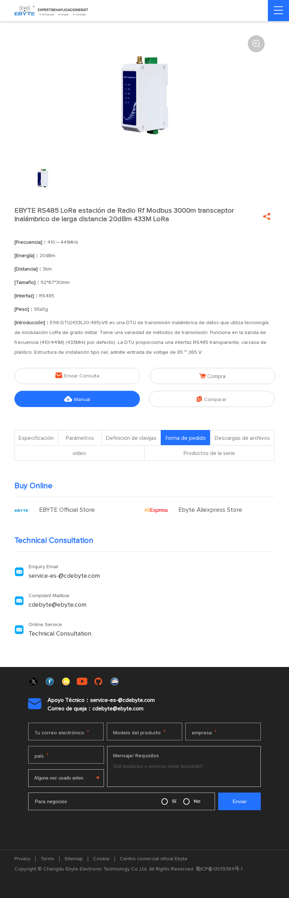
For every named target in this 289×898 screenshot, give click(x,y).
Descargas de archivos (242, 438)
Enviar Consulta (77, 375)
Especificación (36, 438)
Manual (77, 399)
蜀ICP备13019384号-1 (219, 869)
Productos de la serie (209, 453)
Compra (212, 376)
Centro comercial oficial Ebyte (153, 858)
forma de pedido (185, 438)
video (79, 453)
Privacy (22, 858)
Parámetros (80, 438)
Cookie (101, 858)
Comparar (212, 399)
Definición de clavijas (131, 438)
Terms (47, 858)
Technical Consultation (60, 634)
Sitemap (73, 858)
